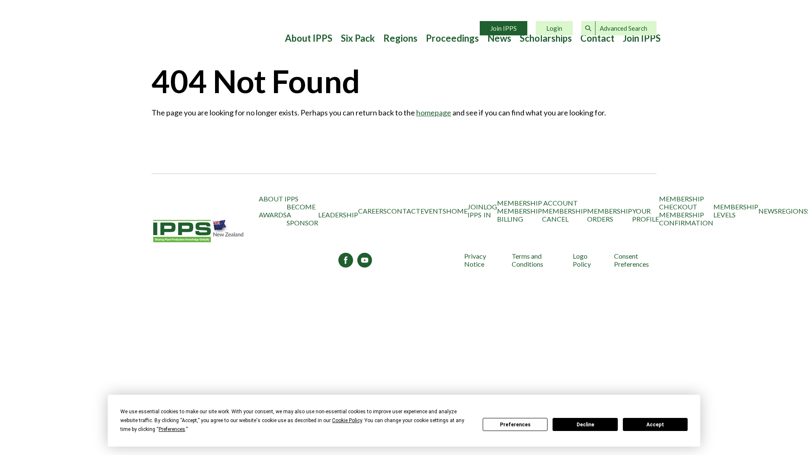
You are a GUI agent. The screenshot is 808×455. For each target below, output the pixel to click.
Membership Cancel (564, 215)
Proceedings (452, 38)
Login (554, 28)
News (499, 38)
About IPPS (308, 38)
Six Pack (358, 38)
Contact (597, 38)
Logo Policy (582, 260)
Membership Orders (609, 215)
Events (433, 211)
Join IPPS (503, 28)
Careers (372, 211)
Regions (400, 38)
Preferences (515, 425)
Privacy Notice (475, 260)
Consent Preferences (631, 260)
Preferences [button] (172, 429)
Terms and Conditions (527, 260)
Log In (490, 211)
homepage (433, 112)
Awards (273, 215)
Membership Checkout (681, 203)
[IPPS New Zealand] (199, 231)
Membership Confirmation (686, 219)
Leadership (338, 215)
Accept (655, 425)
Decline (585, 425)
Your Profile (645, 215)
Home (457, 211)
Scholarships (546, 38)
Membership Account (537, 203)
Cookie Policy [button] (347, 420)
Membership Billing (519, 215)
